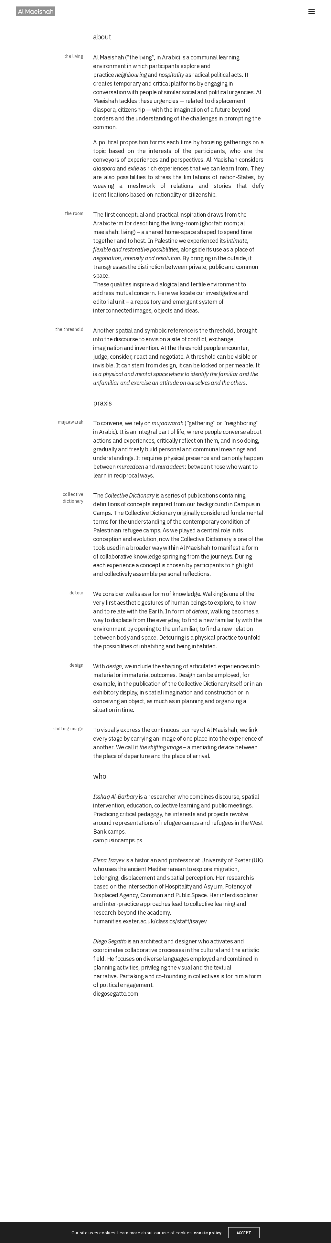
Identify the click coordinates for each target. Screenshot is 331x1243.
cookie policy (207, 1233)
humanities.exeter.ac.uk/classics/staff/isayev (150, 921)
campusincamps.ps (117, 840)
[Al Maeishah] (35, 11)
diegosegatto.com (115, 993)
